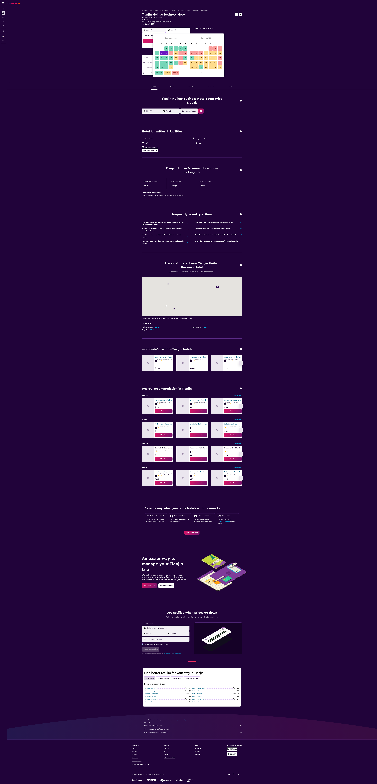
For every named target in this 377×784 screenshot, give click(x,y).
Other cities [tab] (150, 678)
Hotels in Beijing (150, 691)
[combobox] (167, 628)
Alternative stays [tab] (163, 678)
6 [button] (201, 53)
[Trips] (3, 31)
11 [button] (180, 53)
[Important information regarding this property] (241, 170)
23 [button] (171, 62)
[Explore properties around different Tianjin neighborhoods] (241, 388)
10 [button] (176, 53)
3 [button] (175, 48)
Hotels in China (164, 10)
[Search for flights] (3, 9)
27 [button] (157, 67)
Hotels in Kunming (198, 699)
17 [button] (176, 58)
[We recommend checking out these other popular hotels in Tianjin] (241, 349)
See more (237, 396)
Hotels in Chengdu (150, 696)
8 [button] (166, 53)
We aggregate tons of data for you (156, 729)
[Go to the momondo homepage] (13, 3)
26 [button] (185, 62)
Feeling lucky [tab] (177, 678)
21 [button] (161, 62)
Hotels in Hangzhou (151, 699)
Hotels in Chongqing (151, 693)
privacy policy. (177, 653)
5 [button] (185, 48)
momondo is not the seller (153, 725)
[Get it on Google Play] (232, 749)
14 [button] (161, 58)
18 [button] (180, 58)
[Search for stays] (3, 13)
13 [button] (157, 58)
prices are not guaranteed (184, 719)
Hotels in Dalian (197, 696)
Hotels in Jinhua (197, 702)
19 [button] (185, 58)
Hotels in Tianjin (175, 10)
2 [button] (171, 48)
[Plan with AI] (3, 25)
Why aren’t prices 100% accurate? (156, 732)
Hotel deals (145, 10)
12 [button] (185, 53)
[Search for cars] (3, 17)
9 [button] (171, 53)
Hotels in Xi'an (149, 702)
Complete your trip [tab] (192, 678)
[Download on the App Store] (232, 754)
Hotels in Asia (154, 10)
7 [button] (161, 53)
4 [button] (180, 48)
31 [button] (220, 67)
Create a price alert (224, 521)
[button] (3, 3)
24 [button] (176, 62)
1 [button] (166, 48)
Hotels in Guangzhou (198, 688)
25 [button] (180, 62)
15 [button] (166, 58)
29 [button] (166, 67)
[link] (163, 411)
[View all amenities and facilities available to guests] (241, 131)
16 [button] (171, 58)
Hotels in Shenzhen (198, 691)
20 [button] (157, 62)
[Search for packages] (3, 21)
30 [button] (171, 67)
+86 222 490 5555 (148, 24)
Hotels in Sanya (197, 693)
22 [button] (166, 62)
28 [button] (162, 67)
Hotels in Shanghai (150, 688)
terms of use (167, 653)
